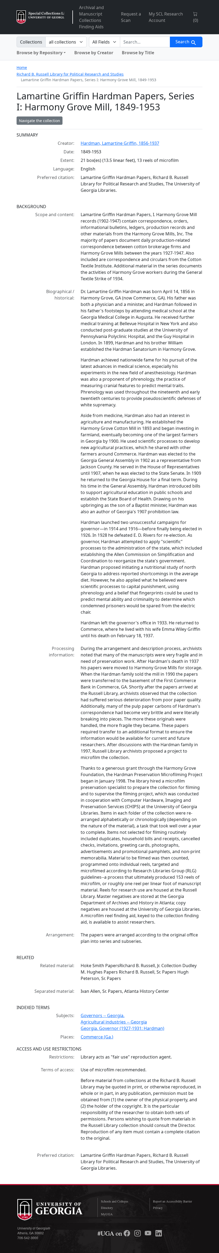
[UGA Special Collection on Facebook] (128, 1233)
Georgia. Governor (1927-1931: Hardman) (122, 1028)
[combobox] (145, 42)
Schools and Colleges (114, 1201)
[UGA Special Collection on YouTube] (149, 1233)
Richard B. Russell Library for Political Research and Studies (70, 74)
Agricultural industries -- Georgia (114, 1022)
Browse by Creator (93, 53)
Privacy (158, 1207)
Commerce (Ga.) (97, 1037)
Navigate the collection (39, 120)
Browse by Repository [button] (39, 53)
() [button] (195, 20)
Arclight (40, 17)
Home (22, 67)
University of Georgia (53, 1209)
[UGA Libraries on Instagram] (138, 1233)
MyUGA (107, 1214)
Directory (107, 1207)
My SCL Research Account (166, 17)
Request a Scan (131, 17)
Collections (31, 42)
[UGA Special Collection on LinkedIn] (158, 1233)
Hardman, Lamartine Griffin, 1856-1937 (120, 143)
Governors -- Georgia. (102, 1015)
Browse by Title (138, 53)
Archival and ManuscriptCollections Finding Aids (91, 17)
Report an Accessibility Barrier (172, 1201)
